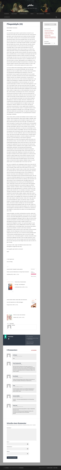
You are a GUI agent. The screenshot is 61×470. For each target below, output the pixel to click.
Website (8, 451)
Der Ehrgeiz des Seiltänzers (49, 30)
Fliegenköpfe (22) (15, 24)
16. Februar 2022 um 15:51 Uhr (18, 406)
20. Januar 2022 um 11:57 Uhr (18, 386)
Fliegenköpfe (30, 338)
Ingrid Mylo (13, 325)
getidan (30, 5)
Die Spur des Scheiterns (49, 32)
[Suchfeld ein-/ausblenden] (56, 17)
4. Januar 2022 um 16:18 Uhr (17, 364)
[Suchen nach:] (50, 24)
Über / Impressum (40, 13)
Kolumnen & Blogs (23, 13)
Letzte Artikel (11, 323)
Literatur (31, 339)
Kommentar (9, 427)
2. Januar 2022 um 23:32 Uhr (17, 356)
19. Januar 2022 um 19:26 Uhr (18, 377)
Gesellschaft (14, 13)
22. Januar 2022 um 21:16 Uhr (18, 397)
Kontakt (48, 13)
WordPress (21, 467)
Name (8, 441)
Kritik (32, 13)
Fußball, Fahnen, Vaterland (49, 33)
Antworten (33, 350)
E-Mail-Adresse (9, 446)
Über (8, 323)
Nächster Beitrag (30, 343)
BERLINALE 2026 (47, 35)
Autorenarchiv (9, 339)
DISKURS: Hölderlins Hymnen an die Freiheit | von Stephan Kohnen (50, 37)
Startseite (6, 13)
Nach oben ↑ (55, 467)
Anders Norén (50, 467)
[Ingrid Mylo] (9, 328)
